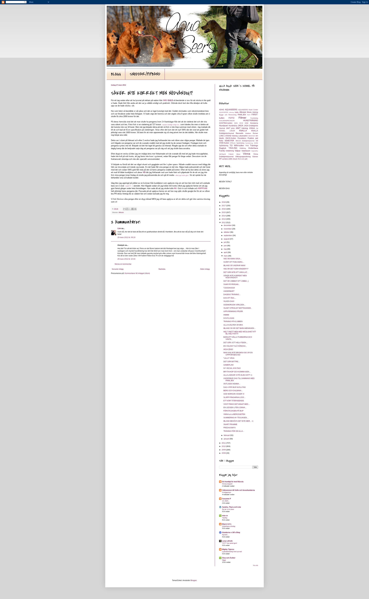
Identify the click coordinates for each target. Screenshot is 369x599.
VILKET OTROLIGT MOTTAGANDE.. (237, 308)
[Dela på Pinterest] (135, 209)
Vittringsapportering (243, 157)
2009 (224, 450)
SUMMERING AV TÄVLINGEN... (235, 418)
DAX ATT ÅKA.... (229, 298)
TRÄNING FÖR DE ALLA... (233, 431)
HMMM (226, 315)
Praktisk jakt (253, 138)
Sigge (224, 560)
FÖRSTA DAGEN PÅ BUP (233, 411)
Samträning (240, 143)
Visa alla (255, 565)
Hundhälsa (233, 126)
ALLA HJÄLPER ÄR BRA (233, 325)
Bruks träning (252, 112)
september (228, 235)
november (228, 229)
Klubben (248, 133)
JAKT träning (242, 128)
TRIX (247, 145)
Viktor (238, 154)
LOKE (221, 136)
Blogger (194, 580)
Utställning (230, 151)
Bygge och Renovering (228, 115)
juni (225, 246)
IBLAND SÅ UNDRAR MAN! (234, 266)
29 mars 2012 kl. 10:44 (126, 259)
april (226, 252)
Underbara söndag (228, 526)
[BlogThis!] (127, 209)
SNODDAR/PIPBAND (145, 74)
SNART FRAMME (230, 424)
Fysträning (254, 118)
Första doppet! (227, 484)
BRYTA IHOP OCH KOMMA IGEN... (237, 372)
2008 (224, 453)
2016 (224, 209)
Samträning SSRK (251, 143)
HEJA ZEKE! (228, 349)
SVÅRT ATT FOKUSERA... (233, 262)
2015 (224, 212)
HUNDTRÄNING (250, 120)
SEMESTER (229, 141)
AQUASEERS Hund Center (248, 110)
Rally (221, 141)
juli (225, 242)
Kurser (255, 133)
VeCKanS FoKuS (226, 154)
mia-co (225, 516)
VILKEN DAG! (228, 301)
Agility (237, 112)
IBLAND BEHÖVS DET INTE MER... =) (238, 421)
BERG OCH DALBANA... (233, 391)
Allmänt (121, 212)
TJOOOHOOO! (229, 288)
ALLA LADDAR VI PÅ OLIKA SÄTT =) (237, 375)
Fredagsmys (226, 492)
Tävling (224, 518)
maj (225, 249)
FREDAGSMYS (229, 428)
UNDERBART (228, 291)
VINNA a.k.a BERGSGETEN (234, 414)
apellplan (225, 159)
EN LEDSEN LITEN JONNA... (234, 408)
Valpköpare (245, 151)
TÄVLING (233, 148)
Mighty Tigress (228, 549)
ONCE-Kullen (230, 138)
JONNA (252, 128)
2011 (224, 443)
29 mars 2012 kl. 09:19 (126, 237)
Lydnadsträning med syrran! (232, 551)
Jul (257, 128)
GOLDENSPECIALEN (227, 121)
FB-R (248, 115)
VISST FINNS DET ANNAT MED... (236, 404)
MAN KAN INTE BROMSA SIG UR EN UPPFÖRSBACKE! (238, 354)
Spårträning (223, 146)
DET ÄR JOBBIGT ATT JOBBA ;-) (236, 281)
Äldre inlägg (205, 269)
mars (226, 256)
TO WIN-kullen (237, 145)
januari (227, 439)
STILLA (232, 143)
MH (257, 136)
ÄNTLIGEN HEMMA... (231, 384)
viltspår (235, 159)
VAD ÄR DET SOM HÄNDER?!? (235, 269)
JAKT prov (230, 128)
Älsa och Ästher (228, 558)
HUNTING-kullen (225, 123)
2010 (224, 446)
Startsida (161, 269)
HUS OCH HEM (241, 123)
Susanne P (226, 499)
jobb (230, 159)
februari (227, 435)
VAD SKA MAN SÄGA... (232, 259)
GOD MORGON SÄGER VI (233, 394)
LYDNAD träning (231, 136)
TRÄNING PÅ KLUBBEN (233, 321)
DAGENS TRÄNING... (231, 295)
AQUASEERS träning (226, 112)
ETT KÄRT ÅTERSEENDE (233, 401)
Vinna (246, 153)
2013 (224, 219)
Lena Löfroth (227, 541)
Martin (221, 138)
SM (257, 141)
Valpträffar (254, 151)
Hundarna (254, 123)
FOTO (231, 118)
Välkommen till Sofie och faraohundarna (238, 490)
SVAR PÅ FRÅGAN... (231, 284)
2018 (224, 202)
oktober (227, 232)
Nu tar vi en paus (228, 509)
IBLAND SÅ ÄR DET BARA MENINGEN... (239, 328)
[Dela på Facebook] (132, 209)
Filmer (242, 117)
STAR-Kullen (224, 143)
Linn (119, 228)
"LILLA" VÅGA (228, 358)
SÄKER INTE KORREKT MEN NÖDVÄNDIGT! (235, 277)
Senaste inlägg (118, 269)
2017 (224, 206)
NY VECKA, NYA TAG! (232, 368)
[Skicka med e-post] (124, 209)
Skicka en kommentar (123, 264)
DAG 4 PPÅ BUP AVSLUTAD (234, 387)
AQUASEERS (231, 109)
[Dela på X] (129, 209)
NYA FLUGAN (228, 318)
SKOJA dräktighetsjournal (245, 141)
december (228, 225)
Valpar (238, 150)
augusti (227, 239)
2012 (224, 223)
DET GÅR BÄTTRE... (231, 362)
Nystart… (225, 535)
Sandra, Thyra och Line (231, 507)
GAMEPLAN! (228, 365)
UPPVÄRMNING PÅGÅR (233, 311)
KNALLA (243, 130)
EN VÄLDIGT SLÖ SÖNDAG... (235, 346)
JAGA (240, 125)
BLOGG (116, 74)
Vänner (255, 157)
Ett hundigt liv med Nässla (232, 482)
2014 (224, 216)
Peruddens (242, 138)
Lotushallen (243, 136)
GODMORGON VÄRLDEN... (234, 305)
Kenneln (239, 133)
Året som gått (242, 159)
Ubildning (243, 148)
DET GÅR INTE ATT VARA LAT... (235, 272)
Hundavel (223, 125)
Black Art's (226, 524)
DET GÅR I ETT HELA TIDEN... (235, 343)
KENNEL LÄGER (227, 131)
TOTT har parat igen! (229, 543)
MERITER (251, 136)
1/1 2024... (225, 501)
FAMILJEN (242, 115)
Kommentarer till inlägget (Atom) (137, 273)
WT (220, 159)
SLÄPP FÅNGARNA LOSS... (234, 397)
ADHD (221, 110)
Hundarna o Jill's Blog (231, 532)
